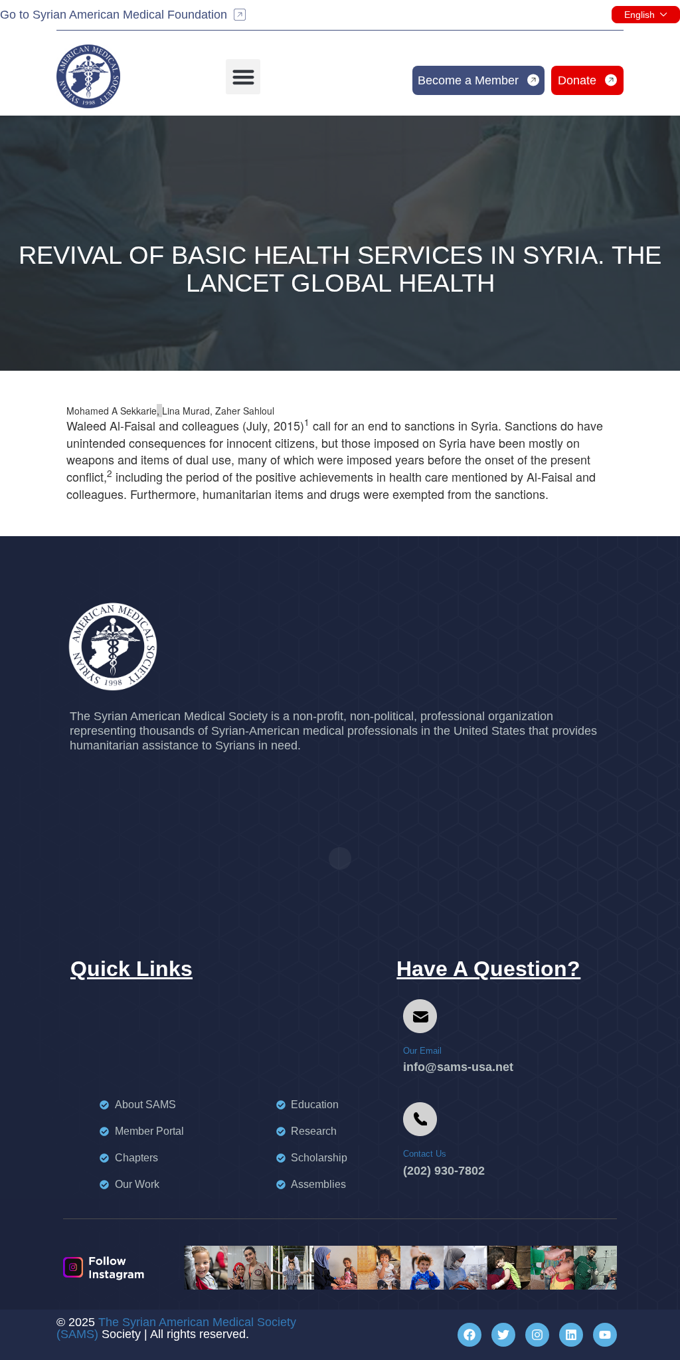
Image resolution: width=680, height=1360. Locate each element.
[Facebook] (469, 1335)
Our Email (422, 1051)
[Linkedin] (571, 1335)
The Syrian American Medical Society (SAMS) (176, 1328)
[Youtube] (605, 1335)
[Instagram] (537, 1335)
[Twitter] (503, 1335)
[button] (243, 76)
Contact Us (424, 1154)
